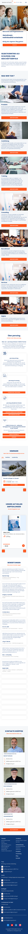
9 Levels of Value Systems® (6, 850)
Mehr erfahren (14, 485)
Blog (17, 856)
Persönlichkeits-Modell (5, 840)
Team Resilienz (4, 843)
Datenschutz (18, 849)
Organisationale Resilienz (6, 845)
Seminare (18, 842)
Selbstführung (4, 849)
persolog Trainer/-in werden (21, 840)
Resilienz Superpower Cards (10, 532)
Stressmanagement (5, 846)
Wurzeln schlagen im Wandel (11, 478)
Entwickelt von (14, 930)
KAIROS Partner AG (14, 434)
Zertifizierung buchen (14, 414)
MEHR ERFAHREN (14, 117)
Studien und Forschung (14, 392)
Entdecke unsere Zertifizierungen (14, 412)
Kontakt (14, 437)
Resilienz (3, 842)
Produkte (18, 851)
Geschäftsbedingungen (20, 846)
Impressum (18, 847)
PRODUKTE (14, 45)
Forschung (18, 853)
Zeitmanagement (4, 847)
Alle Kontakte (14, 830)
